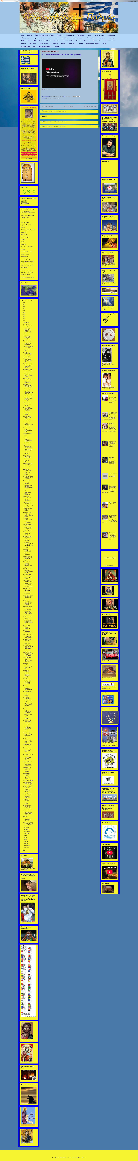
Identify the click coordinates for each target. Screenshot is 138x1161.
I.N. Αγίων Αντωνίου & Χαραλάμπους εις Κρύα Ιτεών (28, 212)
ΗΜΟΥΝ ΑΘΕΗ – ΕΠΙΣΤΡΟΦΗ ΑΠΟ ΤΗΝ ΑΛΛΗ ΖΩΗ (27, 359)
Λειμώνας (23, 239)
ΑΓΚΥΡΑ (23, 227)
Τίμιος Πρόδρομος (25, 222)
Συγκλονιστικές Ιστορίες (92, 43)
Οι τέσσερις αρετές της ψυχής (27, 617)
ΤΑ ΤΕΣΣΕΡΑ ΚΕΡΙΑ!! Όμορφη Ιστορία (27, 375)
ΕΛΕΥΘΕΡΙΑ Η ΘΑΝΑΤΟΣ (27, 265)
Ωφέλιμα (57, 46)
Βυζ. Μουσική (111, 35)
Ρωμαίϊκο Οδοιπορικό (26, 224)
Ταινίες (104, 43)
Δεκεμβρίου (26, 322)
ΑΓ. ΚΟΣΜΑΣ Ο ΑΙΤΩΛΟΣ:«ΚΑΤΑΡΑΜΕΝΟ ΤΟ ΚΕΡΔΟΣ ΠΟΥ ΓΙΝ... (28, 648)
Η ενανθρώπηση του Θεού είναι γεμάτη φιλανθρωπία (27, 418)
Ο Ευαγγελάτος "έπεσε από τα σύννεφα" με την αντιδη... (27, 576)
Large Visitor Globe (108, 565)
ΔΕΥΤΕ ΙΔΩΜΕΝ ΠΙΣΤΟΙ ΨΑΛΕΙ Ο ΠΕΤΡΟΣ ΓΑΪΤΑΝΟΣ (28, 409)
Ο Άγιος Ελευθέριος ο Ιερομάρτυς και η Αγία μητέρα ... (28, 636)
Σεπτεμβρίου (27, 831)
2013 (24, 318)
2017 (24, 310)
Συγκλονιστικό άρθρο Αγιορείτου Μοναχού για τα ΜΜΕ (28, 429)
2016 (24, 312)
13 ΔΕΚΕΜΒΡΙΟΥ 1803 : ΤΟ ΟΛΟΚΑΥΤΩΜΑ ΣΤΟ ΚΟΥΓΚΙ (27, 659)
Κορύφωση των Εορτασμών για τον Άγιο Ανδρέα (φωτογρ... (27, 812)
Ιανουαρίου (26, 847)
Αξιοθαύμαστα (70, 35)
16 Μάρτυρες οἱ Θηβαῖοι (30, 131)
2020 (24, 304)
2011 (24, 850)
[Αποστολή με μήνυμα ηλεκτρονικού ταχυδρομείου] (73, 96)
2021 (24, 302)
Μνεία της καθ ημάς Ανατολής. (28, 229)
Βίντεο (89, 35)
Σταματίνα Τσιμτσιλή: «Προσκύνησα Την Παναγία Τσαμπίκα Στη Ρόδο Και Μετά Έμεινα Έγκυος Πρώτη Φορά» (109, 427)
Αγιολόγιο (60, 35)
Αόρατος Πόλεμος (25, 237)
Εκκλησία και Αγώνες (77, 38)
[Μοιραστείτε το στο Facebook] (78, 96)
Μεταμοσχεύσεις (97, 40)
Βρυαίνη (23, 131)
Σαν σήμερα (72, 43)
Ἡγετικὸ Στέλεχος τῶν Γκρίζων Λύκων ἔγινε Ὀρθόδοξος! (27, 795)
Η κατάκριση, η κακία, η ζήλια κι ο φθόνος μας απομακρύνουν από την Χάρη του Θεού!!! (113, 536)
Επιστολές (110, 38)
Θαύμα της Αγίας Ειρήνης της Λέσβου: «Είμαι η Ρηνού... (28, 514)
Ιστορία (56, 40)
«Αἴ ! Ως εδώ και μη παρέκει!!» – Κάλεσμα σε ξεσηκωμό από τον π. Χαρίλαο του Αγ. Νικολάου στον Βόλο (109, 519)
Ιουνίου (25, 837)
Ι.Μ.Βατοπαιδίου (25, 40)
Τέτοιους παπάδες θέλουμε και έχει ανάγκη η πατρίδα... (27, 398)
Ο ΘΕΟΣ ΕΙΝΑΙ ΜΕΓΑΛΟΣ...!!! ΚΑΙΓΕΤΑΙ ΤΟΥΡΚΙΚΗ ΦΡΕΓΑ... (27, 789)
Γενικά (49, 38)
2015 (24, 314)
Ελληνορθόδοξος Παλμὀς (56, 96)
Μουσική (23, 43)
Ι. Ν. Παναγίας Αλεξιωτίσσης (27, 209)
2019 (24, 306)
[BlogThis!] (75, 96)
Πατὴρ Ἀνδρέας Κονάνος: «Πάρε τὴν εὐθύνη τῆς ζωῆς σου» (27, 602)
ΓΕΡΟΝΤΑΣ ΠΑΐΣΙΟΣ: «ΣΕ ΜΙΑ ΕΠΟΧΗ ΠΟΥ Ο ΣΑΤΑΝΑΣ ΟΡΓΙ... (27, 458)
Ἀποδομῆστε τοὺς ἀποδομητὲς (27, 745)
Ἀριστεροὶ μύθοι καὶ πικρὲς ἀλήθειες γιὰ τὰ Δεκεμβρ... (28, 783)
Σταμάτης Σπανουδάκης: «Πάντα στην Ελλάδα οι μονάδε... (27, 728)
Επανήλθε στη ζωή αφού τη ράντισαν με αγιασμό (28, 371)
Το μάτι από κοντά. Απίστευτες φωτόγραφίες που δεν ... (28, 487)
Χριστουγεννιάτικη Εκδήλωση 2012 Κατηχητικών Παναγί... (27, 365)
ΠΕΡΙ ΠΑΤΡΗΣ (24, 234)
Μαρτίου (26, 843)
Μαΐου (25, 839)
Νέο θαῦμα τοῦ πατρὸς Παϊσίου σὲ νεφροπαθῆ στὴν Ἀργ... (27, 354)
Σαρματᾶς (34, 130)
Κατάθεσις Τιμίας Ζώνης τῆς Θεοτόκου (28, 145)
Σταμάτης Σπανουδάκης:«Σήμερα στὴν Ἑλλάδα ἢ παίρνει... (28, 750)
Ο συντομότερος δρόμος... (27, 413)
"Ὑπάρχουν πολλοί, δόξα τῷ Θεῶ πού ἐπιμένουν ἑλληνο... (28, 451)
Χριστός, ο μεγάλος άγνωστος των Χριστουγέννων (27, 528)
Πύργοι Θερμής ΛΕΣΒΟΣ (26, 246)
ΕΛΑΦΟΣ (23, 249)
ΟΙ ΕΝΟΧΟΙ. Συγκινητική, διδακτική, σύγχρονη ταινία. (28, 699)
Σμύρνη (81, 43)
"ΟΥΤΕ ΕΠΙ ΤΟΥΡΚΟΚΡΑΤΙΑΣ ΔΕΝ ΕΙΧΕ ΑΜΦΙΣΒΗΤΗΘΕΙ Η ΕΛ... (28, 545)
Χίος (34, 46)
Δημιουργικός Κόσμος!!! (26, 251)
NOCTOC (23, 242)
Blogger (84, 1157)
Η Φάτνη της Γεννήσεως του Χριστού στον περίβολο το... (27, 380)
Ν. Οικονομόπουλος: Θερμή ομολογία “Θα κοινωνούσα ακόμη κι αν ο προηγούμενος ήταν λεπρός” (109, 489)
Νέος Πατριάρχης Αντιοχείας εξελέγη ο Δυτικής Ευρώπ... (28, 570)
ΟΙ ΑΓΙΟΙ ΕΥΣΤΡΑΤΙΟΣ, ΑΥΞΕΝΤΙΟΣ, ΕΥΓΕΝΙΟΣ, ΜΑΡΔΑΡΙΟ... (27, 681)
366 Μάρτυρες (30, 150)
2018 (24, 308)
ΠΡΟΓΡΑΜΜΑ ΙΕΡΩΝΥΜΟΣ (27, 215)
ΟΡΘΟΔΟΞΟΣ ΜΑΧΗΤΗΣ (27, 272)
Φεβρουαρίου (27, 845)
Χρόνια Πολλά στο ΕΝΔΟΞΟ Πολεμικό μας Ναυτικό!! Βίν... (27, 763)
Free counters (24, 1018)
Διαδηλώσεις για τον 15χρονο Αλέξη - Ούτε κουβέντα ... (27, 769)
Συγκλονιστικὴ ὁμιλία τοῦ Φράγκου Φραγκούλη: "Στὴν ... (26, 776)
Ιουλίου (25, 835)
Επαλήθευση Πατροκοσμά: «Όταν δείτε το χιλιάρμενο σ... (27, 710)
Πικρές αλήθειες (44, 43)
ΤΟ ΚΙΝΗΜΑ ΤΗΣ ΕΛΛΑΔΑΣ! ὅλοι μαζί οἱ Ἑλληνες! (27, 585)
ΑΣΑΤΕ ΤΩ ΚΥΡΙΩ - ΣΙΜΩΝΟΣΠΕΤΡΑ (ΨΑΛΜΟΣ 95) (28, 824)
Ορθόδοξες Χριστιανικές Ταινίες (49, 89)
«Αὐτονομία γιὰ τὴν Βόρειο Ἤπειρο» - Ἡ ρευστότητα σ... (28, 465)
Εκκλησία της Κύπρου (26, 259)
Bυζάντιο (29, 35)
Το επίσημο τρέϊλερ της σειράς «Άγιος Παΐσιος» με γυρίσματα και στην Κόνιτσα (112, 460)
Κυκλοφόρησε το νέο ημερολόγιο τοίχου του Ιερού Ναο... (27, 740)
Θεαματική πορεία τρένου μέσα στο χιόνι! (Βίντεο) (27, 608)
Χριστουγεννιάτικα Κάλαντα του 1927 (27, 435)
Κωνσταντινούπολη (67, 40)
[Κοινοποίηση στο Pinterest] (79, 96)
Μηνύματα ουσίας (110, 40)
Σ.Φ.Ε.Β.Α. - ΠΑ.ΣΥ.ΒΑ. (26, 270)
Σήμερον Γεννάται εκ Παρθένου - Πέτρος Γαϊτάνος (27, 446)
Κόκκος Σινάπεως (25, 254)
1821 (22, 35)
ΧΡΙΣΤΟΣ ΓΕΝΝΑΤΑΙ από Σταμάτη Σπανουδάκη (27, 520)
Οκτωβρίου (26, 829)
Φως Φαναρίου (24, 267)
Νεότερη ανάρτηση (47, 106)
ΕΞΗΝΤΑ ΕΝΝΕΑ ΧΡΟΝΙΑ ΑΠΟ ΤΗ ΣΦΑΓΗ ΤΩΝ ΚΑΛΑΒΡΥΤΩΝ (28, 654)
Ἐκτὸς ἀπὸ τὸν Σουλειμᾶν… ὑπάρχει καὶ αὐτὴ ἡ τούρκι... (28, 504)
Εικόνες (56, 38)
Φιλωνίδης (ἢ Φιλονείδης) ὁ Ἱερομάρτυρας (28, 138)
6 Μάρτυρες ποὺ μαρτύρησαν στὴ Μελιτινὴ (28, 129)
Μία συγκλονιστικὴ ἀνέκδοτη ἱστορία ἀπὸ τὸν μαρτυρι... (28, 693)
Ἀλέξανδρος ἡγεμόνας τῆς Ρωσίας (28, 136)
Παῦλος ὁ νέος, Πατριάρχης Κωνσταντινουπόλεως (28, 127)
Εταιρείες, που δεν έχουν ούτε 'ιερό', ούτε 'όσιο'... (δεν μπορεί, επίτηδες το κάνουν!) (113, 399)
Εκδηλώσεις (65, 38)
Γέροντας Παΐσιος (39, 38)
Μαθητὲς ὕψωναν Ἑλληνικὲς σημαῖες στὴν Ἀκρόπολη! (27, 342)
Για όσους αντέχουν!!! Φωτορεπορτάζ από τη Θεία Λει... (27, 666)
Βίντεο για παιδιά (99, 35)
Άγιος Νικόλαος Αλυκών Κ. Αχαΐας (44, 35)
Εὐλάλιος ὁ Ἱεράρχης (27, 132)
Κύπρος (78, 40)
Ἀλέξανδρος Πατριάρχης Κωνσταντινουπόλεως (29, 123)
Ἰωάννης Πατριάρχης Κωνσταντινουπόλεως (28, 125)
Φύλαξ (34, 134)
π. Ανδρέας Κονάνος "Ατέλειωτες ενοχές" (26, 801)
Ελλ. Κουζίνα (90, 38)
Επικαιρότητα (100, 38)
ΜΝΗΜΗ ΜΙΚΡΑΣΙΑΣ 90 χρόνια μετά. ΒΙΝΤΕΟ (27, 818)
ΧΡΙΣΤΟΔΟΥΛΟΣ (25, 46)
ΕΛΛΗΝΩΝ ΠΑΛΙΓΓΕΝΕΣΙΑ (27, 277)
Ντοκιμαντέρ (33, 43)
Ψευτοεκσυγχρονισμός (45, 46)
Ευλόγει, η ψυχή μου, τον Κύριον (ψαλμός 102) (112, 475)
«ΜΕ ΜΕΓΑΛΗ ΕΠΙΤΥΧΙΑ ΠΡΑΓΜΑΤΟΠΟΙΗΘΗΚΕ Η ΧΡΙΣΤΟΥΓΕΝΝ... (28, 392)
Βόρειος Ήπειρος (26, 38)
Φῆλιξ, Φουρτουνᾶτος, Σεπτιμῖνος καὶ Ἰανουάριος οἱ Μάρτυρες (28, 133)
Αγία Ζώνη (23, 244)
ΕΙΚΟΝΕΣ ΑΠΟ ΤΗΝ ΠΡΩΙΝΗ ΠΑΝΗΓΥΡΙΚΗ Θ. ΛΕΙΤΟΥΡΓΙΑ (28, 386)
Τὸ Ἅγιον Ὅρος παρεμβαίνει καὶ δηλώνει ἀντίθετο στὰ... (28, 622)
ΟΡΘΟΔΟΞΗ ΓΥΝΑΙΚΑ (26, 275)
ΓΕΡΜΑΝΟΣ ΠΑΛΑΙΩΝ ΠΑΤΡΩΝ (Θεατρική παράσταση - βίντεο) (27, 673)
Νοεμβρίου (26, 827)
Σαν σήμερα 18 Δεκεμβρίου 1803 (27, 581)
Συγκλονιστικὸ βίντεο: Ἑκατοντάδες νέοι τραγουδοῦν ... (28, 423)
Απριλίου (26, 841)
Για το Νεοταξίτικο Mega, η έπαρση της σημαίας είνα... (27, 734)
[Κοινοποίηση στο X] (76, 96)
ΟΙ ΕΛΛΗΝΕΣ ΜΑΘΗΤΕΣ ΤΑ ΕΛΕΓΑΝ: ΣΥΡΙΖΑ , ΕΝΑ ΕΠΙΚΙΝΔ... (27, 331)
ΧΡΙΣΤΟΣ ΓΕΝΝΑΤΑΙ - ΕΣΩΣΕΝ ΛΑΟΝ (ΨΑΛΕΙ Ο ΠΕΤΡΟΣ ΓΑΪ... (27, 440)
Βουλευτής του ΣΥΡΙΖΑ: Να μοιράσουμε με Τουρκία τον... (27, 336)
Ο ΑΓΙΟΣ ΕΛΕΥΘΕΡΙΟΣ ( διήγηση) (27, 631)
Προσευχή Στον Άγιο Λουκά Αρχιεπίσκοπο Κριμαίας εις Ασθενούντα (112, 444)
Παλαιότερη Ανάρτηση (90, 106)
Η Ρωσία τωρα (24, 256)
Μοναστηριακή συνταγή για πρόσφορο (26, 482)
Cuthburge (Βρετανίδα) (31, 151)
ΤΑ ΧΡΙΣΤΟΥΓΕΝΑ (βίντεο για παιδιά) (27, 509)
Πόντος (63, 43)
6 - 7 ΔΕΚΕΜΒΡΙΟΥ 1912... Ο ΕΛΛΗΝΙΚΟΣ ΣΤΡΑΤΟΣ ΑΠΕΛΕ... (28, 757)
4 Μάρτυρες (31, 148)
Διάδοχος (33, 149)
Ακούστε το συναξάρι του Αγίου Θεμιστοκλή (27, 492)
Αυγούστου (26, 833)
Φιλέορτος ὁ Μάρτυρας (26, 149)
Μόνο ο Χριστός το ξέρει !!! (112, 503)
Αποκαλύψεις (80, 35)
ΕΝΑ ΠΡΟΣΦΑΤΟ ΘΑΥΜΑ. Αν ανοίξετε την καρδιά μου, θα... (28, 807)
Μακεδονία (87, 40)
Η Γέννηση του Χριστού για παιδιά (26, 533)
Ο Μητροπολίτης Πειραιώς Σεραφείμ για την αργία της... (27, 641)
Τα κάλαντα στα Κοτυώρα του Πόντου (27, 404)
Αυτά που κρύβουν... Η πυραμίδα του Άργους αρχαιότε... (27, 552)
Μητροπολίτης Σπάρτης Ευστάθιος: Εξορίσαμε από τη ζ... (27, 564)
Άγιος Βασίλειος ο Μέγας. (27, 325)
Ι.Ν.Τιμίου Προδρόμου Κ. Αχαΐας (42, 40)
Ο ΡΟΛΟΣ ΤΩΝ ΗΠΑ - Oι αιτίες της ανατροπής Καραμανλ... (27, 722)
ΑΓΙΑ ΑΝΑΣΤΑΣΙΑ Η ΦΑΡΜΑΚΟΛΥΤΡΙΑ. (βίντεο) (28, 477)
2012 (24, 320)
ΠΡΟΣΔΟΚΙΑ (24, 232)
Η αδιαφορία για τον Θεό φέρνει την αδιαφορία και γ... (28, 597)
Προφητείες (55, 43)
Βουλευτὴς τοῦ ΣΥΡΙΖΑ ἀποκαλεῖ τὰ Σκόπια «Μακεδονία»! (27, 591)
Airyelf (76, 1157)
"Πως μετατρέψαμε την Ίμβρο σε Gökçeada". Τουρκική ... (27, 716)
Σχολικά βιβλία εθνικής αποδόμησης (26, 627)
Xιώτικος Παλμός (25, 217)
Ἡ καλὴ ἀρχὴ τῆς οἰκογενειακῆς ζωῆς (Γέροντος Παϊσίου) (27, 613)
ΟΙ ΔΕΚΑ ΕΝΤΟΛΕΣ (28, 780)
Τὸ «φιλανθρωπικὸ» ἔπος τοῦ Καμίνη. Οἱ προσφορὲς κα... (28, 348)
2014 (24, 316)
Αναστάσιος (23, 220)
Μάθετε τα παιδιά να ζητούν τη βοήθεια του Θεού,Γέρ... (27, 538)
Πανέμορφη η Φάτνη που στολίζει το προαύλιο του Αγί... (28, 558)
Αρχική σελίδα (68, 106)
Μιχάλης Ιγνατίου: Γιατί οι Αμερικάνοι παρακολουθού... (28, 687)
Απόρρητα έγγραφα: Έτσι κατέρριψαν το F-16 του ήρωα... (28, 704)
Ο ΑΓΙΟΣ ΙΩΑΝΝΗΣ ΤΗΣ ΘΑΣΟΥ (27, 525)
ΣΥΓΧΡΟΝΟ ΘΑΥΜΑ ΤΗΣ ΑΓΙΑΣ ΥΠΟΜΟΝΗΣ (27, 498)
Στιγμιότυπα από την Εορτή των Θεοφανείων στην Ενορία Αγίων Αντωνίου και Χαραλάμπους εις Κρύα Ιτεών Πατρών (109, 416)
